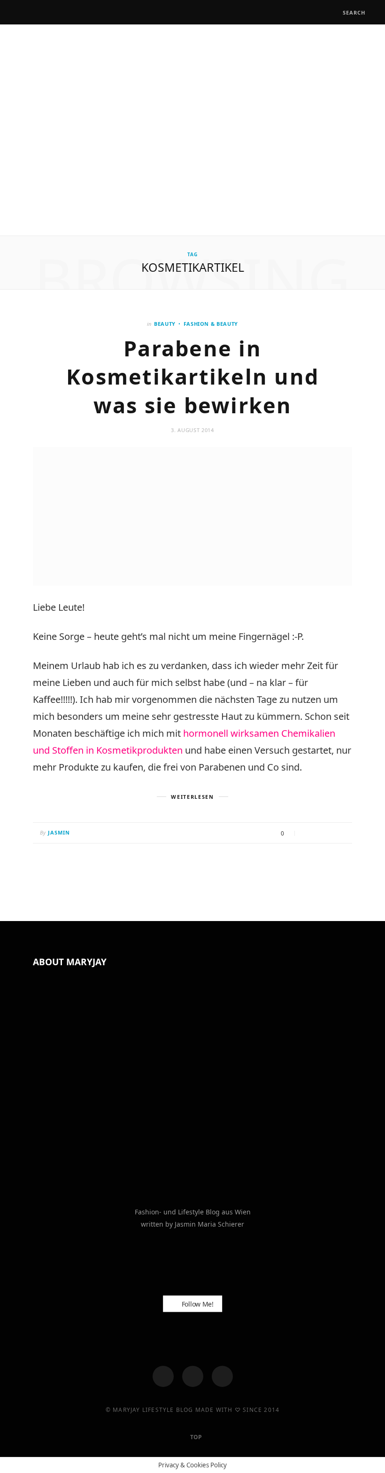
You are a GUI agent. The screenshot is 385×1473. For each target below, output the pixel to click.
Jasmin (59, 832)
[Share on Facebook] (307, 833)
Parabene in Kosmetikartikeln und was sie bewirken (192, 377)
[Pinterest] (330, 833)
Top (195, 1437)
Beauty (165, 323)
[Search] (334, 12)
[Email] (342, 833)
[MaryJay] (192, 131)
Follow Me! (197, 1303)
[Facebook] (163, 1376)
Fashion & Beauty (211, 323)
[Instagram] (192, 1376)
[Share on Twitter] (319, 833)
